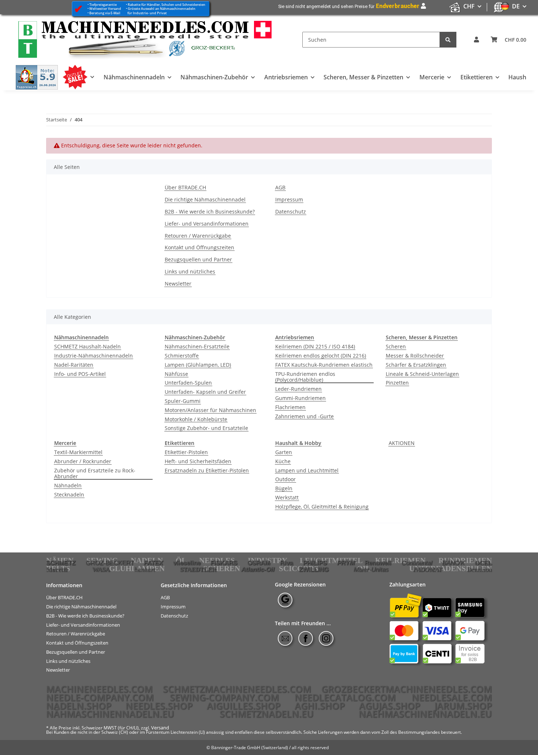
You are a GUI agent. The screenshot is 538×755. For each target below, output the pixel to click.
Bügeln (283, 489)
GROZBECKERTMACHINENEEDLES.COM (406, 689)
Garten (283, 452)
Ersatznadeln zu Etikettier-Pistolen (207, 471)
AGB (280, 188)
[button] (476, 39)
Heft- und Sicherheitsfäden (198, 461)
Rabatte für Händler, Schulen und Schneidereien (166, 4)
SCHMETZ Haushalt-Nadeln (87, 347)
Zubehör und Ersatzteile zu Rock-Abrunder (94, 474)
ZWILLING (314, 569)
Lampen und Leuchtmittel (307, 471)
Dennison (479, 569)
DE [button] (516, 6)
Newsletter (178, 284)
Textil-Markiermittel (78, 452)
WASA (101, 569)
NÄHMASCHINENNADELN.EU (110, 713)
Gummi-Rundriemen (300, 398)
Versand (160, 727)
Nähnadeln (68, 486)
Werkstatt (287, 498)
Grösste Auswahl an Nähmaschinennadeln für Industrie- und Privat (160, 10)
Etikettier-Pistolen (186, 452)
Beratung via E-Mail (104, 13)
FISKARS (223, 562)
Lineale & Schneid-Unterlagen (422, 374)
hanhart (144, 569)
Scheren (396, 347)
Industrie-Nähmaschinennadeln (93, 356)
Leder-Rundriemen (298, 389)
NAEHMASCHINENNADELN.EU (425, 713)
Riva (286, 562)
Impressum (289, 200)
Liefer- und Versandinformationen (207, 224)
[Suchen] (448, 40)
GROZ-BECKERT (110, 562)
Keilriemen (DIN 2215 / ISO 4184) (315, 347)
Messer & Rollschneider (415, 356)
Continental (416, 562)
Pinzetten (397, 383)
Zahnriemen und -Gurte (304, 417)
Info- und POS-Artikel (80, 374)
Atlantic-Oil (257, 569)
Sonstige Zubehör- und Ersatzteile (206, 428)
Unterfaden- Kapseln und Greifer (205, 392)
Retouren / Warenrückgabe (198, 236)
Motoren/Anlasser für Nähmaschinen (210, 410)
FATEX (153, 562)
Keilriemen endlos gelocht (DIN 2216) (320, 356)
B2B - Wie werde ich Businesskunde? (210, 212)
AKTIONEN (402, 443)
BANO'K (453, 562)
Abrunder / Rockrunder (82, 461)
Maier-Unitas (371, 569)
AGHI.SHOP (320, 705)
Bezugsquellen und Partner (198, 260)
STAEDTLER (198, 569)
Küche (283, 461)
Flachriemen (290, 407)
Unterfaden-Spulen (188, 383)
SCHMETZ (60, 562)
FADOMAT (427, 569)
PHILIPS (315, 562)
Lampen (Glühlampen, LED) (198, 365)
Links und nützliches (190, 272)
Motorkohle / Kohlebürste (196, 419)
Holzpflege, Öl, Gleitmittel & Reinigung (322, 507)
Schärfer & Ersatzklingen (416, 365)
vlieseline (187, 562)
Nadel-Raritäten (73, 365)
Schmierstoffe (182, 356)
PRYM (346, 562)
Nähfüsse (176, 374)
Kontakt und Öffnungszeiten (199, 248)
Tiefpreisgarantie (103, 4)
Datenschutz (290, 212)
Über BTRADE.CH (185, 188)
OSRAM (258, 562)
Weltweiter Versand (105, 8)
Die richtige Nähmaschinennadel (205, 200)
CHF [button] (469, 6)
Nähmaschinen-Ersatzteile (197, 347)
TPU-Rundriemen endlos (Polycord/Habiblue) (305, 377)
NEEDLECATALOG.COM (345, 697)
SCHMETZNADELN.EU (267, 713)
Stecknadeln (69, 495)
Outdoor (285, 479)
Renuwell (378, 562)
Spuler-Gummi (183, 401)
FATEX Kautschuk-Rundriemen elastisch (324, 365)
